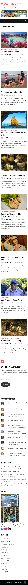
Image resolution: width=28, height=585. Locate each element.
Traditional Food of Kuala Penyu (13, 175)
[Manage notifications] (25, 582)
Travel (15, 49)
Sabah (10, 49)
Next (14, 362)
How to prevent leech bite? (15, 420)
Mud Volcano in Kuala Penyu (11, 300)
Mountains (4, 561)
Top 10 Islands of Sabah (10, 52)
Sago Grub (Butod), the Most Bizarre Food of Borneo (11, 215)
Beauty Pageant (5, 541)
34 (23, 219)
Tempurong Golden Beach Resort (13, 92)
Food (12, 173)
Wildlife (3, 572)
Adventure (4, 539)
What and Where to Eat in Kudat (17, 448)
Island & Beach (4, 49)
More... (20, 527)
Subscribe (5, 384)
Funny (6, 211)
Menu (4, 21)
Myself (3, 563)
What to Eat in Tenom (14, 437)
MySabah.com (11, 4)
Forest (2, 552)
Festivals (13, 253)
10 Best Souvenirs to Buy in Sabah (17, 409)
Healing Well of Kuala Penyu (11, 341)
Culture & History (5, 173)
